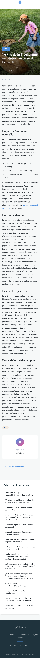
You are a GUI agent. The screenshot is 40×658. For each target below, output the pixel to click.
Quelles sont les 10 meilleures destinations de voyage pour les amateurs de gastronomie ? (17, 556)
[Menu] (20, 7)
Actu (6, 49)
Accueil (4, 79)
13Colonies (20, 627)
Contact (27, 645)
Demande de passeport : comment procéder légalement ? (18, 533)
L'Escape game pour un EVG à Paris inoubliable (19, 606)
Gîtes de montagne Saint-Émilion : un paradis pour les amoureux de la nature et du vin (19, 517)
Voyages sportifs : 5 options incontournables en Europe (15, 584)
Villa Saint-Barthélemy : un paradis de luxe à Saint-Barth (20, 548)
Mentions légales (16, 645)
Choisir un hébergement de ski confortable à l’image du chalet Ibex (19, 493)
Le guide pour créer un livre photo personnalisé (18, 508)
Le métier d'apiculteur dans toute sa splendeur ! (19, 525)
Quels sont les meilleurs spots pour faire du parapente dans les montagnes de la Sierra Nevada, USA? (19, 576)
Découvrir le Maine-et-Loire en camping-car (17, 592)
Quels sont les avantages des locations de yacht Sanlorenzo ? (19, 540)
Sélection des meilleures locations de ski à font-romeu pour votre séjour (19, 501)
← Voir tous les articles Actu (13, 466)
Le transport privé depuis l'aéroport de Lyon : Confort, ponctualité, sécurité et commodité (20, 566)
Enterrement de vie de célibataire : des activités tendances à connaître (18, 599)
